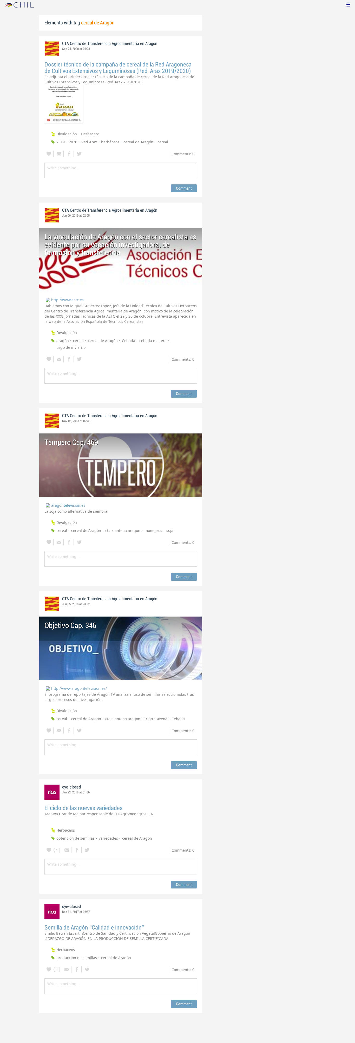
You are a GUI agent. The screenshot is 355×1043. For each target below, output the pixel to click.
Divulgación (66, 133)
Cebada (128, 340)
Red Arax (89, 141)
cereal (162, 141)
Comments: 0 (183, 153)
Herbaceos (90, 133)
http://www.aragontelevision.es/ (79, 688)
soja (169, 530)
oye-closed (71, 787)
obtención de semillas (75, 838)
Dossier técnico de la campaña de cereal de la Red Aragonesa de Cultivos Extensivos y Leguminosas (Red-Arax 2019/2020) (118, 67)
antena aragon (127, 530)
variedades (108, 838)
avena (162, 718)
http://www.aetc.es (67, 299)
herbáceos (110, 141)
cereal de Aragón (138, 141)
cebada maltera (153, 340)
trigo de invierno (71, 347)
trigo (148, 718)
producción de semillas (76, 957)
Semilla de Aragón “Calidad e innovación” (94, 927)
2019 (60, 141)
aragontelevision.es (68, 505)
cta (107, 530)
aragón (62, 340)
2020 (73, 141)
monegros (153, 530)
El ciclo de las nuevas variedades (83, 808)
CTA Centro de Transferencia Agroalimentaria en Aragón (109, 43)
